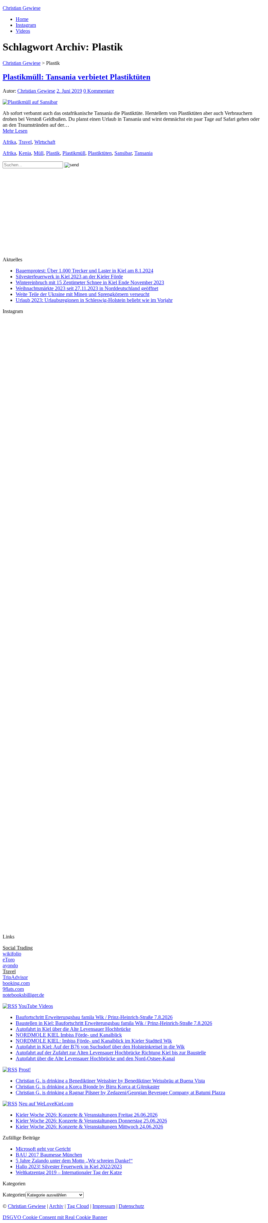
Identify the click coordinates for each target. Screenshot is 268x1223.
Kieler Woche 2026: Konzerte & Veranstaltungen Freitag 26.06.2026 (87, 1115)
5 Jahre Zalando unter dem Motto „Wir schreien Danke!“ (74, 1160)
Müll (38, 153)
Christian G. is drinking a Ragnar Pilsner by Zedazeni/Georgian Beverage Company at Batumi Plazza (120, 1092)
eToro (9, 959)
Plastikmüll (73, 153)
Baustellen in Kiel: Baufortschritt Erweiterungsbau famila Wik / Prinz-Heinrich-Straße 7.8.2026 (114, 1023)
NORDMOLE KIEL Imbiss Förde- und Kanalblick (69, 1035)
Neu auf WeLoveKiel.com (46, 1103)
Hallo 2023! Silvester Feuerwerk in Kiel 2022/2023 (69, 1166)
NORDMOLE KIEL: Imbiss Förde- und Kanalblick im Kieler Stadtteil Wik (94, 1041)
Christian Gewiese (22, 8)
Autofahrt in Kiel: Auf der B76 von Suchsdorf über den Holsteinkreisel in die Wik (100, 1046)
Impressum (103, 1206)
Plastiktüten (100, 153)
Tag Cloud (78, 1206)
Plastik (53, 153)
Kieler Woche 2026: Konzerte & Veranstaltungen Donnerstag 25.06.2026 (91, 1120)
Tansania (143, 153)
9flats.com (13, 989)
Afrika (9, 142)
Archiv (56, 1206)
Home (22, 19)
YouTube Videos (35, 1006)
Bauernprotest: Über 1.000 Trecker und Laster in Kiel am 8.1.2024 (84, 270)
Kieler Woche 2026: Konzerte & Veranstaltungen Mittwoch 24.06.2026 (89, 1126)
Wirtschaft (44, 142)
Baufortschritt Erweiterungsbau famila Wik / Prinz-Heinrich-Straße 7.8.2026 (94, 1017)
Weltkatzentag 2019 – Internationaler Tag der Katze (69, 1172)
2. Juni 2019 (69, 91)
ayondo (10, 965)
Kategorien (14, 1194)
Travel (25, 142)
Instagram (26, 25)
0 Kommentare (98, 91)
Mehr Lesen (15, 131)
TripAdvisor (15, 977)
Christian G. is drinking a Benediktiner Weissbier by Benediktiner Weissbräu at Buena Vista (110, 1081)
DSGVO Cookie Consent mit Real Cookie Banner (55, 1217)
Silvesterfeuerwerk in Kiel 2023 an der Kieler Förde (69, 276)
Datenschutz (131, 1206)
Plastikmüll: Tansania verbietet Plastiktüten (76, 77)
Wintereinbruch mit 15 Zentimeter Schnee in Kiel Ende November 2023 (90, 282)
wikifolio (12, 953)
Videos (23, 31)
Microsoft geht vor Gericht (43, 1149)
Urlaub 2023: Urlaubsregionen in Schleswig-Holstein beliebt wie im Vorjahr (94, 300)
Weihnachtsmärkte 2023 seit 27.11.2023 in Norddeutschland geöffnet (87, 288)
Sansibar (123, 153)
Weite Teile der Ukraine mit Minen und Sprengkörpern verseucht (82, 294)
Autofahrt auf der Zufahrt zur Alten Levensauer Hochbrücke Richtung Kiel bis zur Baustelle (111, 1052)
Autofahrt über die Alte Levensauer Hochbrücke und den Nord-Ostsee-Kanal (95, 1058)
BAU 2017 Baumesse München (49, 1155)
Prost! (25, 1069)
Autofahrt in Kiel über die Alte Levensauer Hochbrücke (73, 1029)
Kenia (25, 153)
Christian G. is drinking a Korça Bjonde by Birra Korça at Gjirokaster (87, 1086)
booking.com (16, 983)
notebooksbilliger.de (23, 995)
